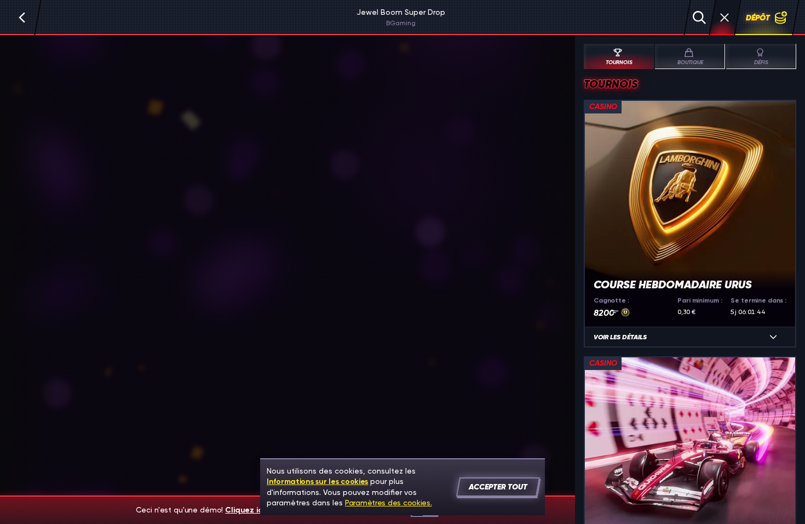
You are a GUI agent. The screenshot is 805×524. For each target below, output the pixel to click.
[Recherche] (699, 17)
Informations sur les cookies (317, 481)
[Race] (724, 17)
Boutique (690, 62)
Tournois (619, 62)
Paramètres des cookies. (388, 502)
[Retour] (21, 17)
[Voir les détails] (773, 337)
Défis (761, 62)
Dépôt (758, 17)
